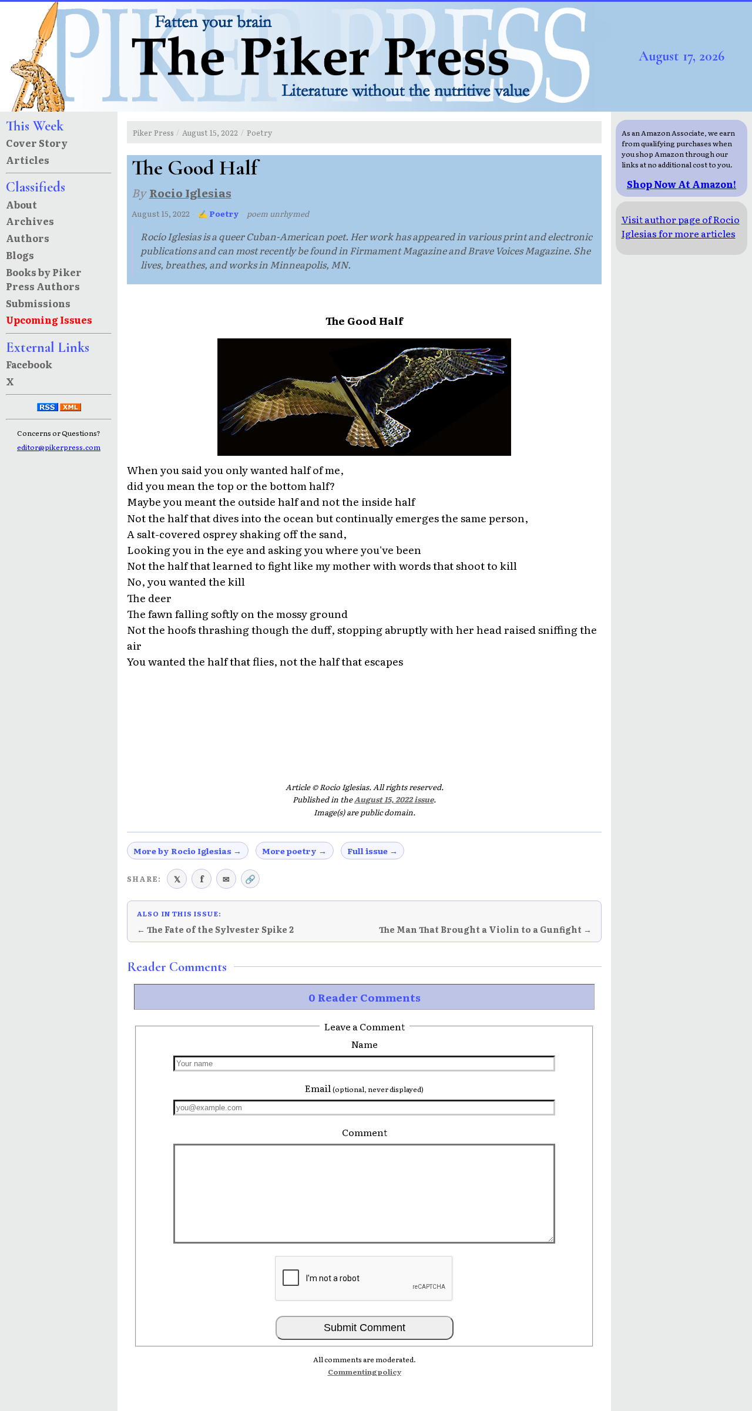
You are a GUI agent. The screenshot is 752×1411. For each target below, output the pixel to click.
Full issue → (372, 850)
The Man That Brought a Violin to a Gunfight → (485, 929)
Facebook (29, 364)
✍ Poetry (218, 213)
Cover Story (37, 143)
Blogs (20, 255)
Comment (364, 1132)
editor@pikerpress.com (58, 447)
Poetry (259, 132)
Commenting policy (364, 1371)
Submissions (38, 303)
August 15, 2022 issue (394, 799)
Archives (30, 221)
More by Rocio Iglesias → (187, 850)
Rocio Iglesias (190, 192)
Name (364, 1044)
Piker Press (153, 132)
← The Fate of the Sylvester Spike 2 (215, 929)
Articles (27, 160)
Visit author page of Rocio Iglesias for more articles (681, 226)
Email (364, 1088)
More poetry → (294, 850)
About (21, 204)
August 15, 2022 (210, 132)
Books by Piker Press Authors (44, 279)
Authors (27, 238)
